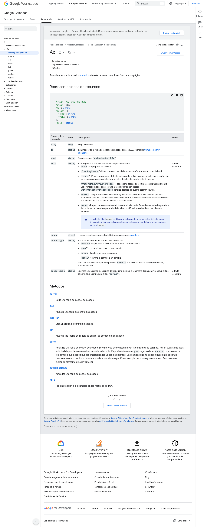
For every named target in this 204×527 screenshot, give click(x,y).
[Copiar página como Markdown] (69, 52)
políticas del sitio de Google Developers (116, 421)
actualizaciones (59, 368)
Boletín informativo (154, 482)
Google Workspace (75, 45)
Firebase (108, 508)
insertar (54, 317)
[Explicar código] (172, 95)
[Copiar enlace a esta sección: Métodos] (68, 286)
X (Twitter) (150, 487)
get (52, 306)
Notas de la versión (53, 487)
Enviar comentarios (170, 52)
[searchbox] (20, 28)
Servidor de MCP (66, 19)
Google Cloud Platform (129, 508)
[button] (19, 42)
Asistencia (85, 19)
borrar (53, 294)
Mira (52, 379)
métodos (85, 75)
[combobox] (150, 3)
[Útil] (177, 45)
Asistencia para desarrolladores (59, 491)
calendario (134, 235)
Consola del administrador (107, 477)
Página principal (56, 3)
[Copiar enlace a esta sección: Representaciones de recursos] (103, 87)
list (51, 329)
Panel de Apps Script (104, 482)
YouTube (149, 491)
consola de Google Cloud (106, 487)
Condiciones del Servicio (55, 496)
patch (53, 341)
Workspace (29, 4)
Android (81, 508)
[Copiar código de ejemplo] (181, 95)
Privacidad (63, 521)
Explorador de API (103, 491)
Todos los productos (102, 3)
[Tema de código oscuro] (176, 95)
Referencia (46, 19)
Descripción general (14, 19)
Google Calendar (78, 3)
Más (125, 3)
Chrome (94, 508)
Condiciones (49, 521)
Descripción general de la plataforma (61, 477)
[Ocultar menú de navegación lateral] (36, 522)
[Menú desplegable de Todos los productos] (116, 3)
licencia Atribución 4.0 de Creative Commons (130, 418)
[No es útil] (182, 45)
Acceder (196, 3)
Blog (147, 477)
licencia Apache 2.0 (52, 421)
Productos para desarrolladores (58, 482)
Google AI (150, 508)
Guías (32, 19)
